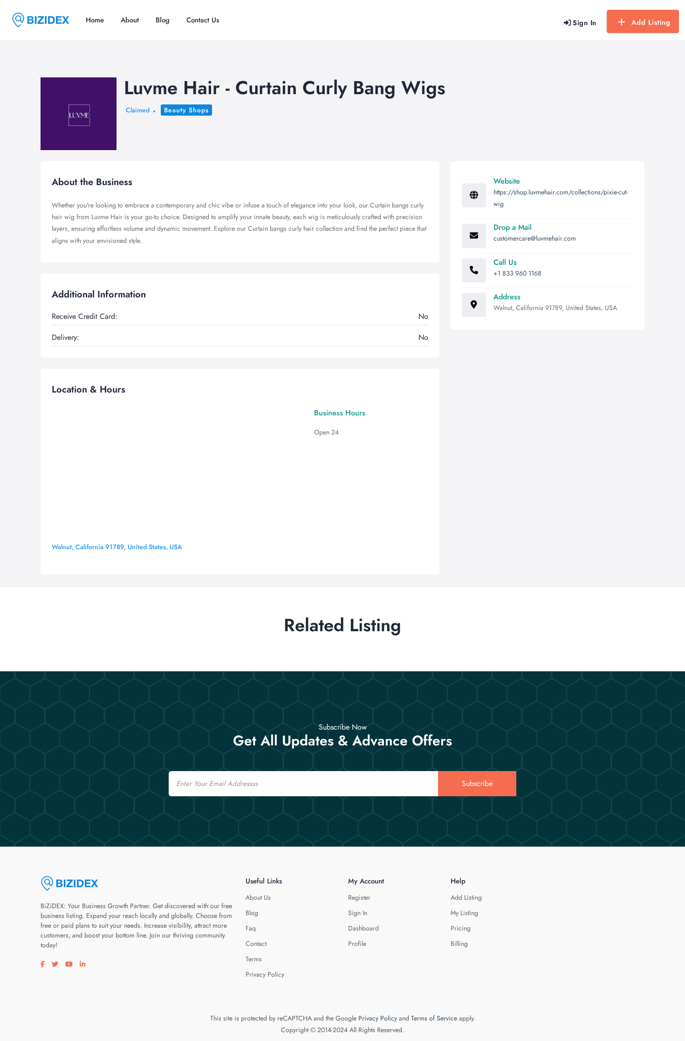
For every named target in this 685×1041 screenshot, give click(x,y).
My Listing (464, 912)
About (130, 20)
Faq (251, 928)
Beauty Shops (186, 110)
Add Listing (651, 22)
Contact (256, 943)
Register (359, 897)
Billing (459, 943)
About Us (258, 897)
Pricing (461, 928)
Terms (254, 959)
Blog (163, 20)
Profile (357, 943)
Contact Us (202, 20)
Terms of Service (434, 1018)
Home (95, 20)
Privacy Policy (265, 974)
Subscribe (477, 783)
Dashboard (363, 928)
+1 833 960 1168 (517, 273)
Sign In (357, 912)
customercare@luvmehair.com (534, 238)
